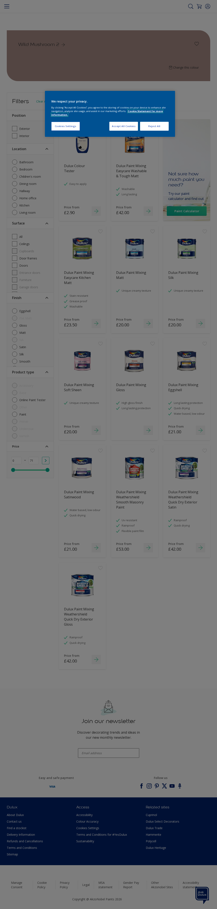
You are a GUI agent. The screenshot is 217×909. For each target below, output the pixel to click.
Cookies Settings (65, 126)
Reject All (154, 126)
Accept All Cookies (123, 126)
